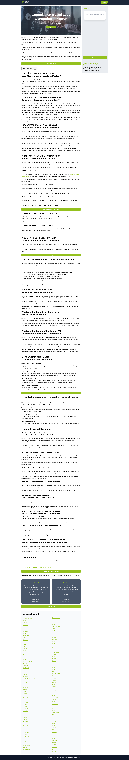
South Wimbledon (26, 567)
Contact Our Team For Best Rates (51, 209)
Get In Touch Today (51, 63)
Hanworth (25, 734)
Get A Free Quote (51, 606)
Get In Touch (95, 57)
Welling (53, 693)
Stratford (54, 658)
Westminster (26, 682)
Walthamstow (55, 706)
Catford (25, 706)
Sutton (24, 637)
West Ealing (26, 738)
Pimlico (25, 663)
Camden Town (26, 725)
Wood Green (55, 697)
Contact (104, 2)
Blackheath (25, 721)
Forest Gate (54, 691)
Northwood (54, 736)
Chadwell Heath (55, 742)
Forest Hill (25, 674)
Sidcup (53, 675)
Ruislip (53, 723)
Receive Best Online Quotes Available (51, 255)
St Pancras (25, 717)
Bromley (54, 632)
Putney (24, 633)
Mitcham (33, 567)
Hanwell (25, 743)
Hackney (54, 637)
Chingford (54, 734)
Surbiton (25, 659)
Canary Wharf (26, 745)
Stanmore (54, 718)
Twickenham (26, 687)
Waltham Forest (55, 712)
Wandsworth (48, 567)
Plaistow (54, 660)
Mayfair (25, 693)
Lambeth (25, 648)
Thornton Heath (27, 629)
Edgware (54, 710)
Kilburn (25, 713)
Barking (53, 701)
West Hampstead (56, 617)
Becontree (54, 731)
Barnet (53, 729)
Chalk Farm (26, 736)
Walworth (25, 689)
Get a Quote (50, 27)
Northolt (53, 671)
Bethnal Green (55, 620)
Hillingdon (54, 684)
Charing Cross (26, 697)
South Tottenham (56, 673)
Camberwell (26, 667)
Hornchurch (54, 746)
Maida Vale (25, 710)
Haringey (54, 678)
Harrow (53, 688)
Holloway (54, 630)
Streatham (41, 567)
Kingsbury (54, 667)
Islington (25, 741)
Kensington (26, 676)
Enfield (53, 738)
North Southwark (27, 702)
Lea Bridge (54, 654)
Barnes (25, 654)
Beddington (26, 635)
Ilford (53, 714)
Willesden (25, 747)
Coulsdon (25, 691)
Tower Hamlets (26, 749)
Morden (37, 567)
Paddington (26, 700)
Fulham (25, 644)
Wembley (54, 647)
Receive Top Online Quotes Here (51, 571)
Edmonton (54, 725)
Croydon (25, 652)
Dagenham (54, 740)
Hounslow (25, 715)
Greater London (55, 639)
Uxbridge (54, 727)
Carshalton (25, 631)
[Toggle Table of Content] (34, 68)
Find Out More (51, 392)
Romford (54, 744)
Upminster (54, 749)
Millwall (25, 723)
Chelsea (25, 657)
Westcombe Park (56, 626)
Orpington (54, 682)
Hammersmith (26, 672)
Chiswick (25, 680)
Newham (54, 680)
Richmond (25, 670)
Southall (54, 641)
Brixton (24, 650)
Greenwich (25, 719)
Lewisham (25, 708)
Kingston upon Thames (28, 661)
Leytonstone (54, 699)
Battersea (25, 639)
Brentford (25, 704)
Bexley (53, 708)
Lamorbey (54, 686)
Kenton (53, 695)
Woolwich (54, 665)
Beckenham (26, 695)
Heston (53, 622)
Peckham (25, 685)
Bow (53, 635)
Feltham (53, 628)
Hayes (53, 669)
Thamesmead (55, 703)
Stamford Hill (55, 656)
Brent (53, 650)
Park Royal (25, 730)
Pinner (53, 716)
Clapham (25, 642)
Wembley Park (55, 652)
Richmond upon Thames (29, 678)
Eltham (53, 643)
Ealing (53, 624)
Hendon (53, 663)
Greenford (54, 645)
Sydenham (25, 665)
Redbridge (54, 721)
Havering (54, 751)
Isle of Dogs (26, 732)
